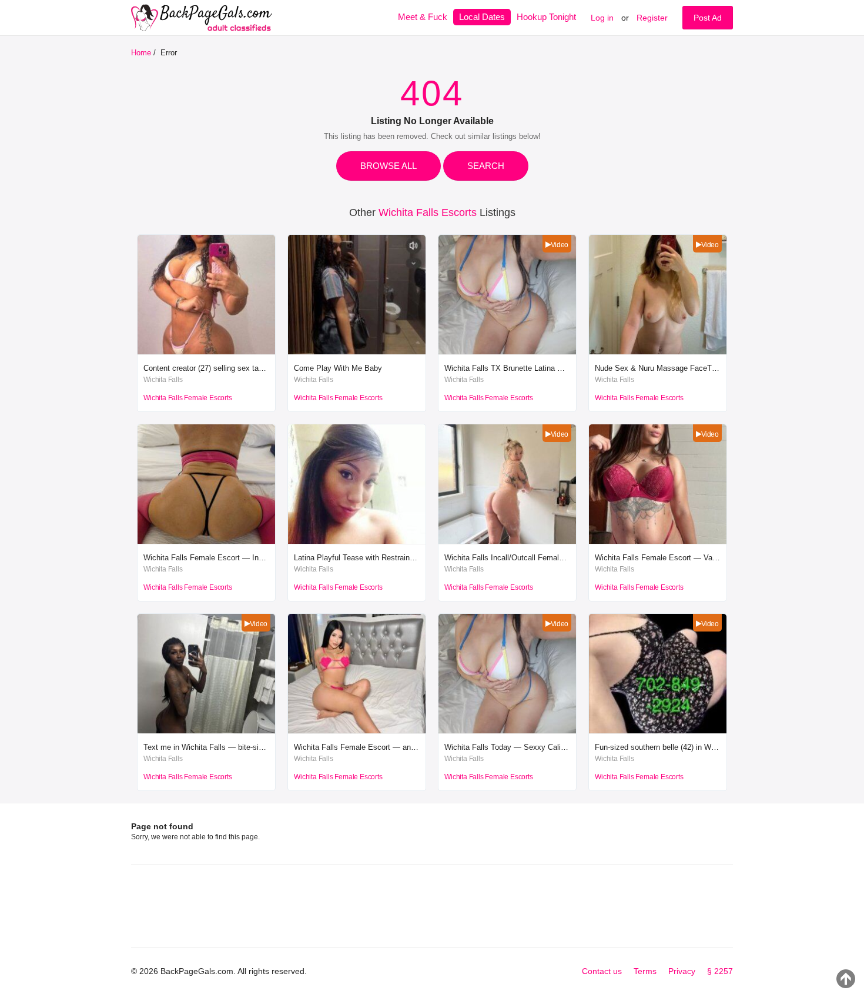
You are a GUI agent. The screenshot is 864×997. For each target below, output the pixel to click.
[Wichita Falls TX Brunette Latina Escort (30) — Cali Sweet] (507, 351)
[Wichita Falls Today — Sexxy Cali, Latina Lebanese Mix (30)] (507, 730)
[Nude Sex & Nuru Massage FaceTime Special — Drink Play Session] (657, 351)
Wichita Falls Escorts (428, 212)
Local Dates (482, 17)
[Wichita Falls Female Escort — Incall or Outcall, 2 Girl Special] (206, 541)
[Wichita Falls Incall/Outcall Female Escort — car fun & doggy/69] (507, 541)
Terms (645, 971)
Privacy (681, 971)
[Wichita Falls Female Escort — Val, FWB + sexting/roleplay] (657, 541)
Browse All (388, 166)
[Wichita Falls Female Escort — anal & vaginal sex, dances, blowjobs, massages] (357, 730)
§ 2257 (720, 971)
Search (485, 166)
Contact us (602, 971)
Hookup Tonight (546, 17)
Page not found (162, 826)
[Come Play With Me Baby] (357, 351)
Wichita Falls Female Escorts (187, 398)
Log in (602, 17)
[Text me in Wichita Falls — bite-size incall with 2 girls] (206, 730)
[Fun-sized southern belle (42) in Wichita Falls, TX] (657, 730)
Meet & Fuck (422, 17)
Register (652, 17)
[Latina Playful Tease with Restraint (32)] (357, 541)
